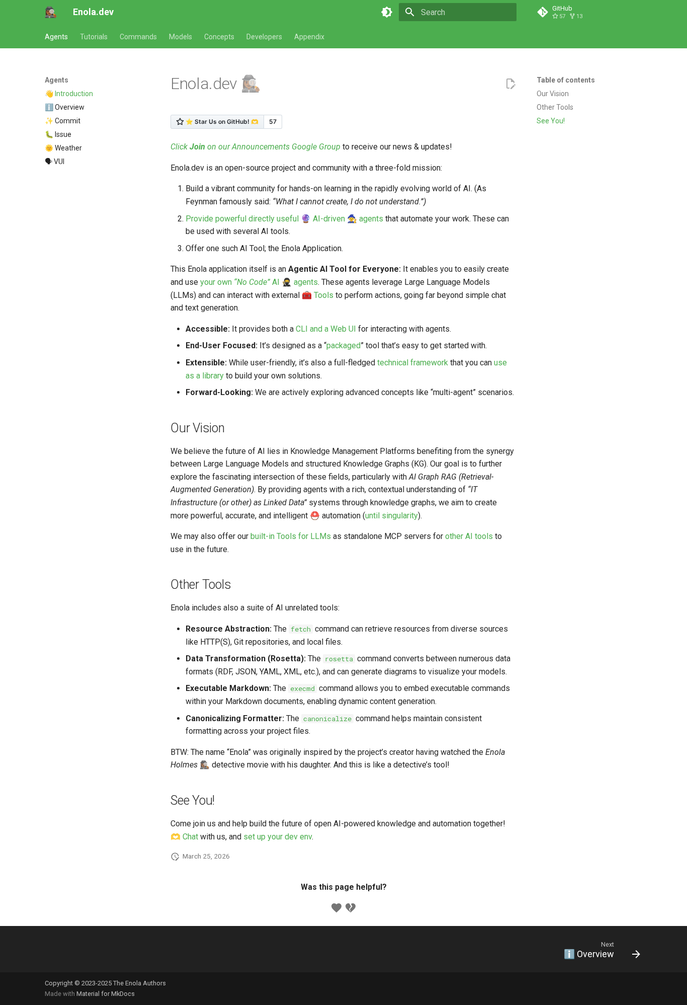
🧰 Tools (317, 295)
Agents (56, 37)
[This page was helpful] (336, 908)
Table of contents (566, 80)
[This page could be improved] (351, 908)
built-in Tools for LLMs (290, 536)
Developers (264, 37)
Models (180, 37)
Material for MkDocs (105, 993)
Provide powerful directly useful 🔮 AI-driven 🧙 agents (284, 218)
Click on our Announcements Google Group (255, 146)
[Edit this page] (510, 84)
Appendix (309, 37)
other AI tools (469, 536)
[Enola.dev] (51, 12)
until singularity (391, 515)
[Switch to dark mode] (387, 12)
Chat (190, 836)
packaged (343, 345)
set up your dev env (277, 836)
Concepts (219, 37)
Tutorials (94, 37)
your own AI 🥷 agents (259, 282)
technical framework (412, 362)
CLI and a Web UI (326, 329)
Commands (138, 37)
